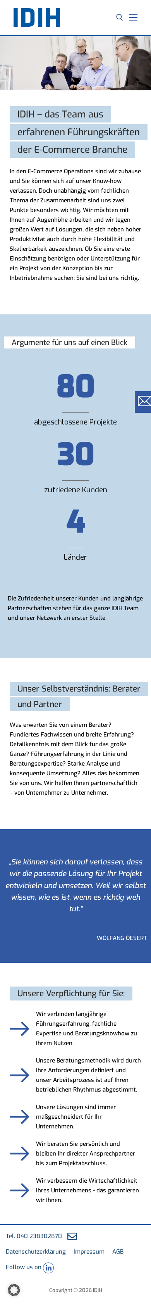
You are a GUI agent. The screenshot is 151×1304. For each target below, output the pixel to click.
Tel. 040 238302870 (34, 1236)
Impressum (89, 1252)
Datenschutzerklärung (36, 1252)
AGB (118, 1252)
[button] (14, 1290)
